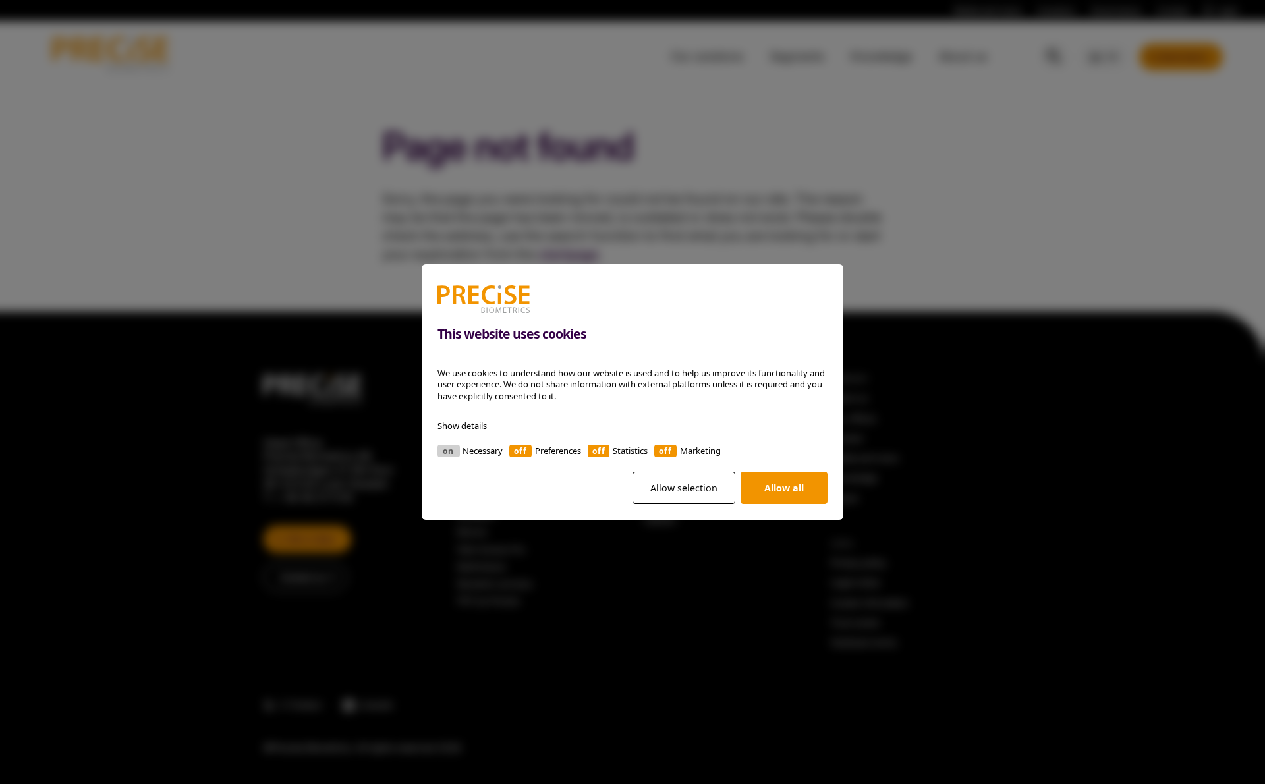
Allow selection (683, 488)
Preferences (558, 451)
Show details (462, 426)
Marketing (700, 451)
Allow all (784, 488)
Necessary (483, 451)
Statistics (630, 451)
